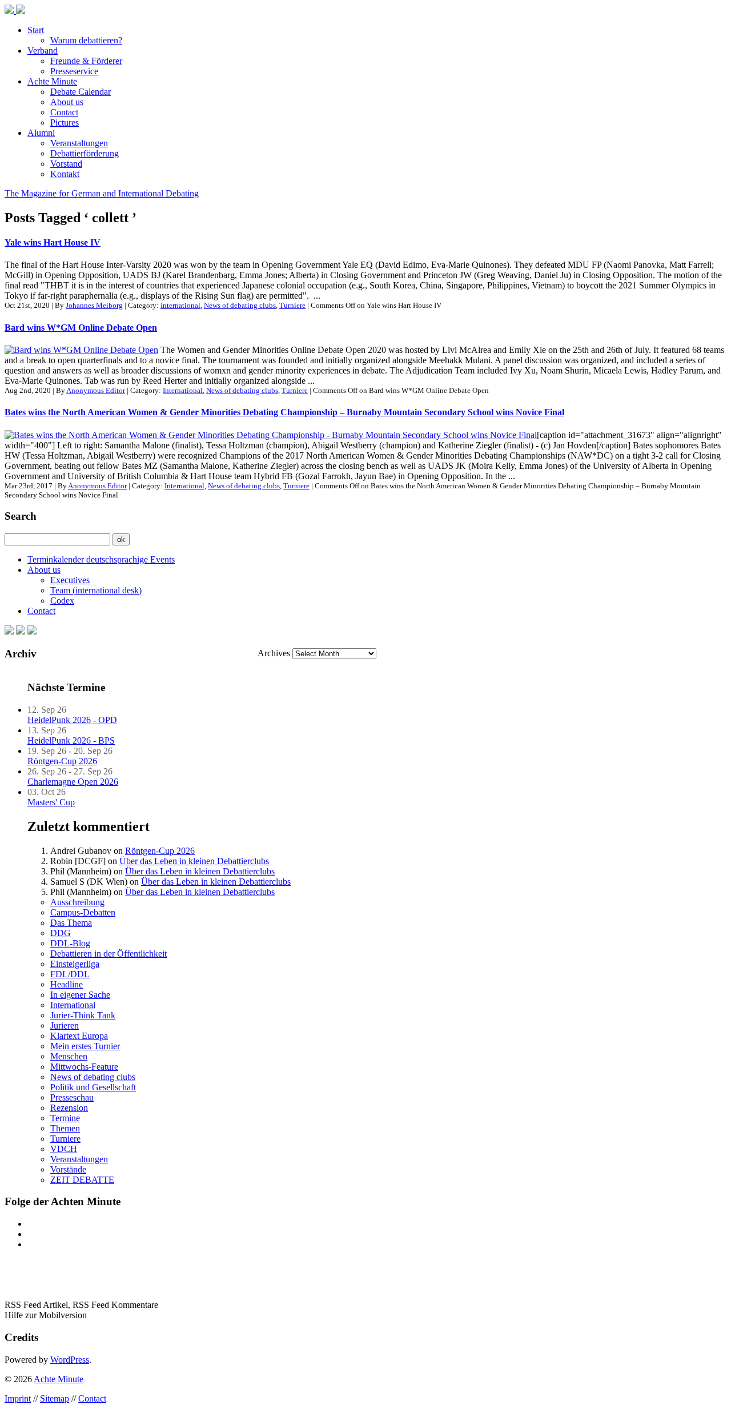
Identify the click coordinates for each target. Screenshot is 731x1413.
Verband (42, 50)
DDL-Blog (70, 943)
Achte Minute (52, 81)
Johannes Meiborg (94, 305)
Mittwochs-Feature (84, 1066)
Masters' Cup (51, 802)
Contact (64, 112)
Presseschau (72, 1097)
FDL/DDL (70, 974)
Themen (65, 1128)
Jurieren (64, 1025)
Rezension (69, 1108)
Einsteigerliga (74, 964)
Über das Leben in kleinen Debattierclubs (194, 861)
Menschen (68, 1056)
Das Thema (71, 923)
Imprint (18, 1398)
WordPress (69, 1359)
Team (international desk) (96, 590)
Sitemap (54, 1398)
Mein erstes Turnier (85, 1046)
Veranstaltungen (79, 143)
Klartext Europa (79, 1036)
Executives (70, 580)
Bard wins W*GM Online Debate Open (81, 327)
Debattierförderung (84, 153)
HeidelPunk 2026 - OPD (72, 720)
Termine (65, 1118)
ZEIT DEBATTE (82, 1180)
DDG (60, 933)
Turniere (292, 305)
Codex (62, 600)
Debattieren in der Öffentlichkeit (108, 953)
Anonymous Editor (95, 390)
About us (66, 102)
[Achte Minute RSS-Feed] (32, 631)
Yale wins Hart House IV (53, 242)
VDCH (63, 1149)
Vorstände (68, 1169)
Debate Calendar (80, 92)
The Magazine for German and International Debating (102, 193)
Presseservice (74, 71)
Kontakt (64, 174)
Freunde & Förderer (86, 61)
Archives (274, 653)
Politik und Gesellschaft (93, 1087)
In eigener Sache (80, 994)
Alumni (41, 133)
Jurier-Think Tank (82, 1015)
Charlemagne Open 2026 (72, 781)
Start (35, 30)
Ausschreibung (77, 902)
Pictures (64, 122)
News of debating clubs (240, 305)
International (180, 305)
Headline (66, 984)
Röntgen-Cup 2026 (62, 761)
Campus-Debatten (82, 912)
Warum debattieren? (86, 40)
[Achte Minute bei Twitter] (20, 631)
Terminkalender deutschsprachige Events (101, 559)
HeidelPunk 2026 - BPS (71, 740)
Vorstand (66, 163)
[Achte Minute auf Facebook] (9, 631)
